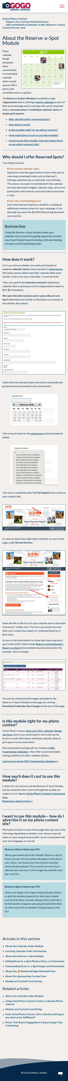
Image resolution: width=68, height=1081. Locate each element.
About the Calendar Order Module (24, 946)
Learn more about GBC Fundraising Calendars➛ (30, 761)
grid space (37, 433)
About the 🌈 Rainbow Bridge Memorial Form (30, 971)
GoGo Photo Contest (14, 18)
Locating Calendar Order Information (25, 951)
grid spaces (56, 269)
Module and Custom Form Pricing (23, 981)
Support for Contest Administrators (27, 21)
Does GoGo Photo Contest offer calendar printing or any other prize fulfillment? (34, 1016)
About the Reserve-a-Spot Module (24, 956)
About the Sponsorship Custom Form (25, 976)
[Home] (16, 6)
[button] (62, 6)
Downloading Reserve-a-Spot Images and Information (35, 966)
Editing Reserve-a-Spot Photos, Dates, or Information (34, 961)
